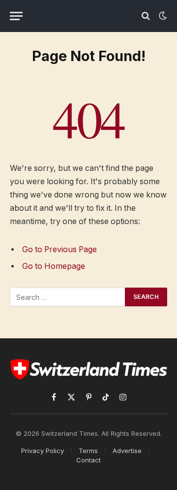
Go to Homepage (53, 266)
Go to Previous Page (59, 249)
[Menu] (16, 16)
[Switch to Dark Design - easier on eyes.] (161, 15)
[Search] (146, 16)
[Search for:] (68, 297)
